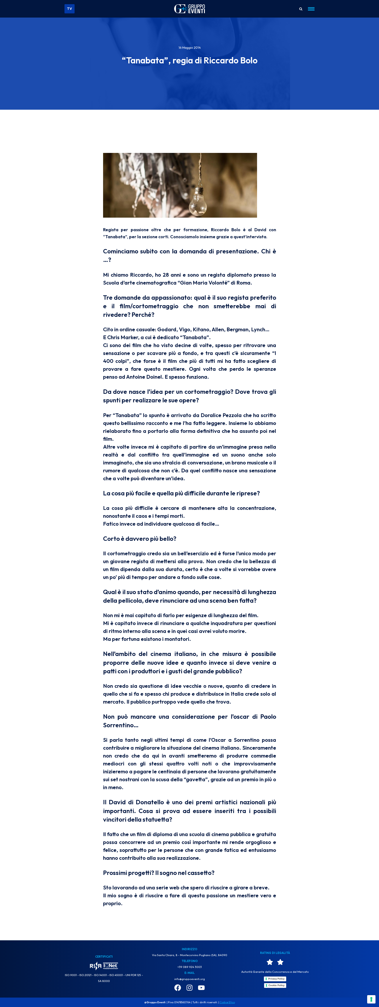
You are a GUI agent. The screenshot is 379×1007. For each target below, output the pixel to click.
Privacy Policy (276, 978)
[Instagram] (189, 988)
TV (69, 8)
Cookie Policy (276, 985)
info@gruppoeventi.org (189, 979)
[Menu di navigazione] (310, 9)
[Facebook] (178, 988)
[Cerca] (300, 9)
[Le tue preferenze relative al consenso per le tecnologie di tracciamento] (371, 999)
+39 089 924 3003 (189, 967)
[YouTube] (201, 988)
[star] (269, 962)
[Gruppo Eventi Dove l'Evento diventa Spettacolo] (189, 8)
